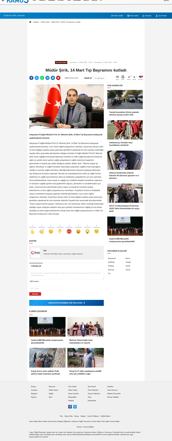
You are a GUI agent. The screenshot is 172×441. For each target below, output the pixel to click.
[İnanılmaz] (87, 227)
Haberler (36, 22)
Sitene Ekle (68, 416)
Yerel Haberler (93, 390)
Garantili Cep (118, 432)
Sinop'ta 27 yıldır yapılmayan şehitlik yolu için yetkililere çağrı (85, 372)
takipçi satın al (52, 432)
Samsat (111, 270)
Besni (128, 258)
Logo (31, 432)
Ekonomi (52, 386)
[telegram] (47, 78)
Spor (50, 397)
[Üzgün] (96, 227)
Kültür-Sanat (45, 22)
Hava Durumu (112, 390)
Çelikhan (111, 262)
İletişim (83, 416)
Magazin (34, 393)
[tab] (36, 266)
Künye (76, 416)
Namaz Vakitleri (113, 397)
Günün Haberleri (94, 393)
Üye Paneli (162, 16)
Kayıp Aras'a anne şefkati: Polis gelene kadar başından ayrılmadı (45, 372)
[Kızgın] (69, 227)
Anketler (110, 386)
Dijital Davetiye (39, 432)
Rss (61, 416)
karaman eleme (90, 432)
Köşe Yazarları (73, 393)
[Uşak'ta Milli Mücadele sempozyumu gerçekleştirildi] (47, 327)
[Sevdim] (51, 227)
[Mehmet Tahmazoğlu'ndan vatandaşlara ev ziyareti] (85, 327)
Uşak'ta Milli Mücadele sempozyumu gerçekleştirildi (47, 341)
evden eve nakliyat (65, 432)
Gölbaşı (111, 266)
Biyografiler (72, 397)
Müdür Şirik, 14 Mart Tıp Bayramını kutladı (66, 22)
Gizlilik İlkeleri (105, 416)
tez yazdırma (78, 432)
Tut (109, 273)
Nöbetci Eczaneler (114, 393)
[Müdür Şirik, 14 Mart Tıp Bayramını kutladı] (66, 106)
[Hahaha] (78, 227)
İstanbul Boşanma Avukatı (88, 434)
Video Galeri (118, 16)
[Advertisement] (86, 41)
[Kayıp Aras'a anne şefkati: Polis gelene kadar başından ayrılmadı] (47, 358)
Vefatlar (71, 400)
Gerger (128, 262)
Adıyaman (112, 258)
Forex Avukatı (43, 437)
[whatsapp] (42, 78)
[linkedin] (53, 78)
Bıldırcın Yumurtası (105, 432)
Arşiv (89, 397)
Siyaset (33, 397)
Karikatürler (92, 400)
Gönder (35, 294)
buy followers (74, 434)
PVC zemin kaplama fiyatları (109, 434)
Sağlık (51, 393)
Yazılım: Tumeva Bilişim (85, 427)
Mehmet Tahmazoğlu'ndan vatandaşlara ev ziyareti (81, 341)
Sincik (128, 270)
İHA (45, 251)
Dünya (33, 386)
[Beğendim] (32, 227)
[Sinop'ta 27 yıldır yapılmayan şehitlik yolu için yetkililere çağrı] (85, 358)
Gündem (34, 390)
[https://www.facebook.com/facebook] (70, 406)
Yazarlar (148, 16)
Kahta (128, 266)
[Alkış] (41, 227)
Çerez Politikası (93, 416)
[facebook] (31, 78)
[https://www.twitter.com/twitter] (75, 406)
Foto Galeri (133, 16)
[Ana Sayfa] (30, 22)
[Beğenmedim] (60, 227)
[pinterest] (58, 78)
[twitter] (37, 78)
